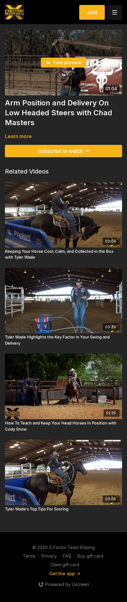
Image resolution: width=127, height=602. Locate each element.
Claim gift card (64, 564)
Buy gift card (90, 556)
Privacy (49, 556)
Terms (29, 556)
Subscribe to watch (60, 151)
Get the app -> (64, 573)
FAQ (67, 556)
